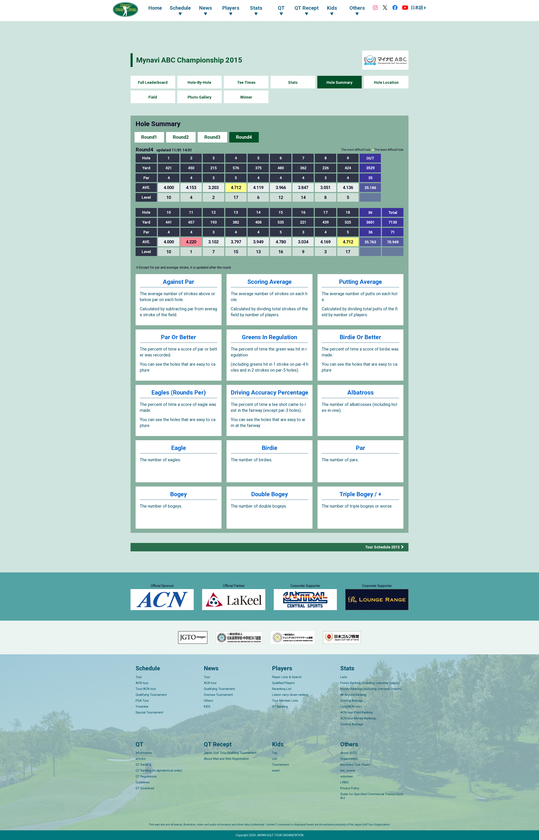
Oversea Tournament (218, 695)
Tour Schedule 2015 (382, 547)
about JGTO (348, 753)
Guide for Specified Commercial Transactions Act (371, 796)
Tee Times (246, 82)
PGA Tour (142, 701)
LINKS (344, 782)
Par (360, 447)
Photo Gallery (199, 97)
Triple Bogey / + (360, 494)
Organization (349, 759)
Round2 (181, 137)
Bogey (178, 494)
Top (274, 753)
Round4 (244, 137)
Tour (139, 677)
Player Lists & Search (287, 677)
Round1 (149, 137)
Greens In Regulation (269, 337)
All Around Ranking (353, 695)
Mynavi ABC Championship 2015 (189, 60)
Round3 (212, 137)
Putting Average (360, 281)
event (276, 770)
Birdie (269, 447)
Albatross (360, 392)
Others (208, 701)
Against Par (178, 281)
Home (155, 8)
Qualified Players (283, 683)
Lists (343, 677)
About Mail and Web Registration (226, 759)
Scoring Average (269, 281)
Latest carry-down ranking (290, 695)
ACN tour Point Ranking (356, 712)
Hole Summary (339, 82)
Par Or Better (178, 337)
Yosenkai (142, 706)
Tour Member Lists (285, 701)
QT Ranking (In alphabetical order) (159, 770)
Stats (293, 82)
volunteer (346, 776)
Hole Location (386, 82)
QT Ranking (280, 706)
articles (141, 759)
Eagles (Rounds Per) (178, 392)
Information (144, 753)
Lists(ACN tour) (351, 706)
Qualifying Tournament (151, 695)
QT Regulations (146, 776)
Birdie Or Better (360, 337)
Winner (246, 97)
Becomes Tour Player (355, 765)
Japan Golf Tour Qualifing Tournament (230, 753)
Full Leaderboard (153, 82)
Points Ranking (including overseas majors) (370, 683)
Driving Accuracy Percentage (269, 392)
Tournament (280, 765)
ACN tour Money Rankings (358, 718)
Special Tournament (149, 712)
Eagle (178, 447)
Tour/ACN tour (146, 689)
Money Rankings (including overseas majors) (371, 689)
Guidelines (143, 782)
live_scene (347, 770)
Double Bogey (269, 494)
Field (152, 97)
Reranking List (281, 689)
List (274, 759)
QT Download (145, 788)
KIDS (207, 706)
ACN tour (142, 683)
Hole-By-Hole (199, 82)
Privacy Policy (349, 788)
